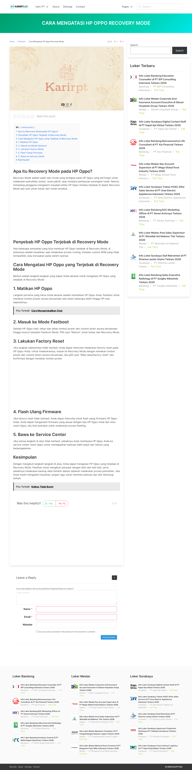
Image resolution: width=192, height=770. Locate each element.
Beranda (13, 767)
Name (28, 608)
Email (28, 616)
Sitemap (28, 767)
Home (12, 41)
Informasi (22, 41)
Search (134, 44)
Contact (36, 767)
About (20, 767)
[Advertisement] (66, 214)
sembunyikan (27, 127)
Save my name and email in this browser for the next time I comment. (67, 632)
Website (27, 624)
